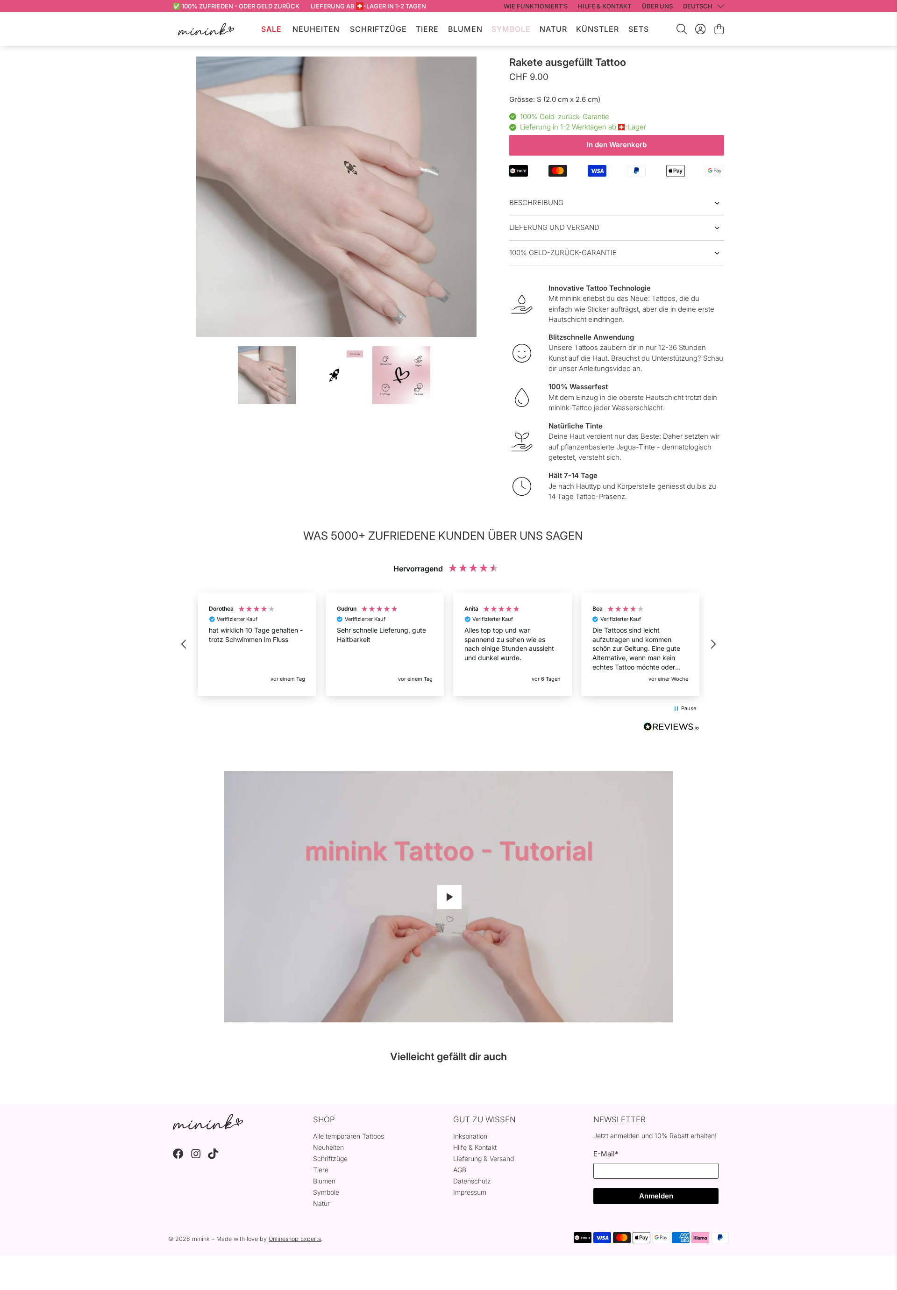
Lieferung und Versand (554, 227)
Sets (638, 29)
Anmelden (656, 1195)
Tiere (427, 29)
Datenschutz (472, 1181)
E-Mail (605, 1153)
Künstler (597, 29)
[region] (448, 644)
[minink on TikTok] (213, 1157)
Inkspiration (470, 1136)
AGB (459, 1170)
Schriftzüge (378, 29)
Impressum (469, 1192)
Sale (271, 29)
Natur (553, 29)
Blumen (465, 29)
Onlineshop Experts (295, 1238)
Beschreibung (536, 202)
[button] (184, 644)
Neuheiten (316, 29)
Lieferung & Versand (483, 1158)
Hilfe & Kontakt (475, 1147)
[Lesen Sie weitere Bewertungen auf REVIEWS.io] (671, 728)
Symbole (511, 29)
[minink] (206, 29)
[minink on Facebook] (178, 1157)
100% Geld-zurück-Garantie (563, 252)
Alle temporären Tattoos (348, 1136)
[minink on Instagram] (196, 1157)
